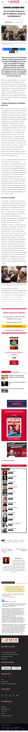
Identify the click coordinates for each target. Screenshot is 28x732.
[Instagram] (6, 695)
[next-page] (4, 396)
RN (19, 542)
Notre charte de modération (8, 596)
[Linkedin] (10, 695)
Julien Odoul (4, 542)
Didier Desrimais (12, 502)
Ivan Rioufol (11, 518)
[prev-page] (2, 396)
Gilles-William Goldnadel (14, 523)
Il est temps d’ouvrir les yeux (16, 388)
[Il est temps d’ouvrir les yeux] (4, 390)
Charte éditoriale (5, 709)
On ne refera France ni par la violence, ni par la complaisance (14, 13)
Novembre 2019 (15, 7)
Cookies (3, 713)
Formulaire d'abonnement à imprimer (10, 654)
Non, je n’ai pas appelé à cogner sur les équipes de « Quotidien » (7, 550)
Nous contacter (5, 681)
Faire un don (4, 658)
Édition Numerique (14, 362)
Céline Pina (11, 497)
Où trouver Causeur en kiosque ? (9, 683)
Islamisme (16, 540)
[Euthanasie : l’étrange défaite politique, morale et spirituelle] (4, 377)
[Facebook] (2, 695)
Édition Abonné (8, 5)
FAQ (2, 679)
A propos (3, 707)
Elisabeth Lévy (8, 22)
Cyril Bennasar (11, 481)
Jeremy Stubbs (11, 513)
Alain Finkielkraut (12, 476)
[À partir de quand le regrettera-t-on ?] (4, 383)
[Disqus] (14, 616)
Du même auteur (15, 372)
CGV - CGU (3, 711)
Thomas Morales (12, 528)
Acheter (14, 363)
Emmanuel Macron (9, 540)
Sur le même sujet (6, 372)
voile (22, 542)
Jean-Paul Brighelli (12, 487)
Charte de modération (6, 715)
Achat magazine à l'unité (7, 656)
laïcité (9, 542)
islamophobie (22, 540)
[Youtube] (17, 695)
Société (22, 7)
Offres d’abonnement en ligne (8, 652)
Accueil (2, 5)
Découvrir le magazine (14, 438)
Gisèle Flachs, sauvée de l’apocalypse (21, 549)
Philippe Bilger (11, 492)
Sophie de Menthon (13, 507)
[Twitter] (13, 695)
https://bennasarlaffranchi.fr (12, 484)
